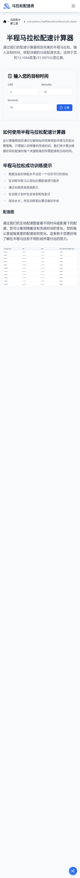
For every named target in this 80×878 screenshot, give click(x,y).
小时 (10, 84)
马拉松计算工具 (15, 21)
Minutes (46, 84)
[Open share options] (73, 871)
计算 (66, 107)
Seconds (13, 100)
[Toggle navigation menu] (73, 6)
